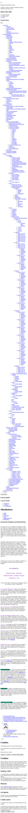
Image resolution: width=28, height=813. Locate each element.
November (14, 142)
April (13, 133)
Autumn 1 (14, 209)
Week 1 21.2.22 (21, 272)
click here (9, 660)
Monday (22, 249)
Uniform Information (11, 115)
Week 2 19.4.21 (21, 319)
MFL (10, 51)
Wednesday (23, 251)
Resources (11, 87)
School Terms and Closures (12, 98)
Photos (16, 380)
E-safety (11, 146)
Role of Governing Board (15, 62)
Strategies (11, 83)
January (14, 129)
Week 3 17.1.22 (21, 246)
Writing (19, 191)
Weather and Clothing (14, 482)
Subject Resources (16, 187)
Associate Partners (13, 75)
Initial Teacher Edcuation (15, 74)
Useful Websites (18, 391)
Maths (10, 47)
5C (12, 416)
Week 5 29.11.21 (21, 238)
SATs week (17, 425)
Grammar (17, 378)
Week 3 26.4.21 (21, 327)
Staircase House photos (17, 186)
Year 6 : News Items (16, 423)
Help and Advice (13, 434)
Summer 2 (14, 215)
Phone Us (7, 503)
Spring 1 (14, 211)
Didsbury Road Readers (11, 427)
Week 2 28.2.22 (21, 279)
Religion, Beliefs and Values (15, 42)
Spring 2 (14, 213)
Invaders (11, 454)
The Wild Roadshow (19, 426)
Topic (13, 421)
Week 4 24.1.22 (21, 247)
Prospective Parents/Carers (12, 33)
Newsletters (9, 103)
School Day (9, 114)
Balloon (11, 446)
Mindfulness (18, 197)
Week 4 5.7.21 (21, 368)
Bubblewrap (12, 444)
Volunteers (11, 485)
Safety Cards (12, 147)
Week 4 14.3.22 (21, 295)
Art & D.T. (14, 402)
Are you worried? (16, 435)
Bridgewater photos (16, 184)
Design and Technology (14, 56)
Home (4, 513)
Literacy (14, 168)
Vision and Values (10, 29)
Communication (10, 112)
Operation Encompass (11, 151)
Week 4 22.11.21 (21, 237)
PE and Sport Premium (11, 76)
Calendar (8, 99)
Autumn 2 (14, 210)
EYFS (10, 39)
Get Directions (7, 506)
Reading (20, 189)
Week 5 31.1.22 (21, 255)
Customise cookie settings (17, 754)
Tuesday (22, 250)
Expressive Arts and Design (18, 171)
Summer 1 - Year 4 (16, 476)
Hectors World (12, 441)
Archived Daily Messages (23, 224)
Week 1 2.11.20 (21, 233)
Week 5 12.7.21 (21, 369)
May (13, 134)
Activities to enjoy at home (18, 407)
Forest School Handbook (15, 481)
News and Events (7, 97)
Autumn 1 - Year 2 (16, 471)
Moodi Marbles (12, 445)
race (10, 455)
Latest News (9, 101)
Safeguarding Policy (13, 148)
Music (10, 45)
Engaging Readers (13, 430)
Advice (10, 81)
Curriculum (8, 38)
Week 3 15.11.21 (21, 236)
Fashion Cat (12, 463)
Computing (11, 54)
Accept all (8, 754)
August (13, 138)
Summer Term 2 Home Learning (19, 373)
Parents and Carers (7, 105)
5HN (13, 414)
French (13, 396)
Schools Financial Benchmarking (13, 88)
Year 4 (10, 410)
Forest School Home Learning (16, 479)
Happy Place (12, 452)
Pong (10, 449)
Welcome (8, 26)
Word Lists (11, 431)
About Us (5, 25)
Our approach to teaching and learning (18, 90)
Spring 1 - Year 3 (16, 473)
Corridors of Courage (14, 457)
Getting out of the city (14, 467)
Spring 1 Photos (15, 160)
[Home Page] (1, 2)
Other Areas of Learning (20, 198)
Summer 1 (14, 214)
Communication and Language (19, 162)
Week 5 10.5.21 (21, 342)
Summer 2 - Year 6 (16, 477)
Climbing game (12, 459)
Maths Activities (15, 175)
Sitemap (5, 723)
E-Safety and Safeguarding (12, 121)
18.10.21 (20, 231)
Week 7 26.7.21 (21, 372)
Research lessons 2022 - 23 (18, 94)
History (11, 48)
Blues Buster (12, 462)
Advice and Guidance (14, 126)
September (14, 139)
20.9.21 (19, 222)
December (14, 143)
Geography (11, 49)
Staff (7, 30)
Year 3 (10, 207)
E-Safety (8, 432)
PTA (7, 120)
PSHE (10, 40)
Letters (7, 102)
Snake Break (12, 448)
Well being (8, 150)
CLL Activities (15, 174)
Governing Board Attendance (16, 70)
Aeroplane (11, 461)
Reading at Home (13, 428)
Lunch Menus (9, 116)
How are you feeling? (17, 436)
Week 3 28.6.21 (21, 367)
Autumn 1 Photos (16, 157)
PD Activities (15, 178)
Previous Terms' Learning (18, 412)
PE (10, 44)
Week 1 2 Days (21, 243)
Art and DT (20, 206)
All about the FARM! (17, 161)
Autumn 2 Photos (16, 159)
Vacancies (8, 31)
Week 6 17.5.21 (21, 350)
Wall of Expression (13, 464)
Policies (8, 78)
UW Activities (15, 177)
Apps (10, 84)
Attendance (8, 119)
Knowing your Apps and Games (16, 124)
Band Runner (12, 440)
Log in (3, 17)
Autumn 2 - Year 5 (16, 472)
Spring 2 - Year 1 (16, 475)
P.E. (13, 400)
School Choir (9, 489)
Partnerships (9, 72)
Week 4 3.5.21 (21, 335)
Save (13, 811)
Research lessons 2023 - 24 (18, 96)
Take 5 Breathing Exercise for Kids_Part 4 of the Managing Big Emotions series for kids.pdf (14, 719)
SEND (7, 80)
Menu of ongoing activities (21, 218)
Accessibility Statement (11, 730)
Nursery (11, 156)
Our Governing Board (14, 63)
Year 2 (10, 183)
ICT (19, 200)
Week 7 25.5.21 (21, 358)
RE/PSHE (20, 204)
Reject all (3, 754)
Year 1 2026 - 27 (16, 182)
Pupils (4, 153)
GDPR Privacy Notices (11, 60)
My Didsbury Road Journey (12, 488)
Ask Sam (14, 437)
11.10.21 (20, 229)
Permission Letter (13, 484)
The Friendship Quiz (14, 453)
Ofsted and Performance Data (13, 71)
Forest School (12, 57)
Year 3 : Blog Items (16, 409)
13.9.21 (19, 220)
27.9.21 (19, 227)
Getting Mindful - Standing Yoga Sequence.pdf (14, 717)
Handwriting (21, 193)
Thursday (23, 252)
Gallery (11, 470)
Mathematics (15, 169)
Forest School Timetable (14, 480)
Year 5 (10, 413)
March (13, 132)
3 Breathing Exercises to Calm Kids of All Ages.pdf (15, 721)
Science (11, 43)
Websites (11, 85)
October (14, 141)
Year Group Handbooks (11, 111)
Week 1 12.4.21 (21, 312)
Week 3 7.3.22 (21, 287)
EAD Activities (15, 179)
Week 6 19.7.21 (21, 371)
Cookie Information (10, 731)
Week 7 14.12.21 (22, 241)
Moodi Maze (12, 458)
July (13, 137)
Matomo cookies (8, 786)
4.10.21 (19, 228)
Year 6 (10, 417)
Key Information (7, 34)
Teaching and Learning (11, 89)
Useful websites (18, 381)
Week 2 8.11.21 (21, 234)
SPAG (19, 192)
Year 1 (10, 180)
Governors (8, 61)
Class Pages (9, 155)
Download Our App (8, 490)
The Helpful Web (13, 125)
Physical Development (17, 166)
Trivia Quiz (11, 450)
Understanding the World (17, 170)
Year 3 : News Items (16, 408)
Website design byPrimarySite (10, 736)
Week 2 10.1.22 (21, 245)
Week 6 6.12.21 (21, 240)
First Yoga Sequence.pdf (9, 716)
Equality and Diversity (11, 58)
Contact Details (9, 27)
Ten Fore (11, 466)
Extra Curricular (10, 117)
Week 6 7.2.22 (21, 263)
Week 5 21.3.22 (21, 303)
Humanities (14, 389)
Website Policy (9, 732)
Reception (11, 173)
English (11, 52)
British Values (9, 36)
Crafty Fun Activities (14, 128)
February (14, 130)
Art (10, 53)
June (13, 135)
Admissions (9, 35)
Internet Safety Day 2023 (15, 123)
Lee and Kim (12, 443)
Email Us (6, 504)
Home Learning (15, 216)
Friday (22, 254)
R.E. (13, 399)
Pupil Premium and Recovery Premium (15, 79)
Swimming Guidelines (11, 152)
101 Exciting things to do (15, 144)
